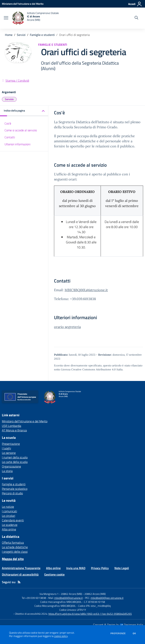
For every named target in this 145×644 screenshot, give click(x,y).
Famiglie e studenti (42, 35)
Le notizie (8, 506)
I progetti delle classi (15, 551)
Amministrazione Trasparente (21, 568)
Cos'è (8, 123)
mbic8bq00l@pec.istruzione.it (107, 598)
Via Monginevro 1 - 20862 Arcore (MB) (60, 594)
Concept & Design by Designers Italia (118, 624)
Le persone (9, 452)
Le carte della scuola (15, 462)
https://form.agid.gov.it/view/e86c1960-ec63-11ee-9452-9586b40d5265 (90, 614)
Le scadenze (9, 524)
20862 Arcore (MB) (95, 594)
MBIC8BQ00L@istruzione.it (86, 290)
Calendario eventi (13, 520)
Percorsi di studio (12, 493)
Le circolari (8, 515)
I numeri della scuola (15, 457)
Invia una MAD (75, 568)
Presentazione (11, 443)
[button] (24, 111)
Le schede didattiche (15, 547)
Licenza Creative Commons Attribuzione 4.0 (88, 369)
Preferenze (118, 633)
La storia (7, 471)
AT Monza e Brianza (14, 430)
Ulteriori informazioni (17, 144)
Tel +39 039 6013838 (34, 598)
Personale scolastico (14, 488)
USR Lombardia (11, 425)
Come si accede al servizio (21, 130)
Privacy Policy (100, 568)
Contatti (10, 137)
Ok (134, 633)
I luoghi (6, 448)
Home (8, 35)
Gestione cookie (54, 574)
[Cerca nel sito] (136, 18)
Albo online (9, 529)
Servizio (9, 99)
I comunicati (9, 511)
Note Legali (121, 568)
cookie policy (61, 636)
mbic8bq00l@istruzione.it (68, 598)
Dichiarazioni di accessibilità (20, 574)
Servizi (21, 35)
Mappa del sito (13, 558)
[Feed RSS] (19, 582)
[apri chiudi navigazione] (6, 18)
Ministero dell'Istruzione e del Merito (24, 421)
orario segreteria (67, 327)
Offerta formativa (13, 542)
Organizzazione (11, 466)
